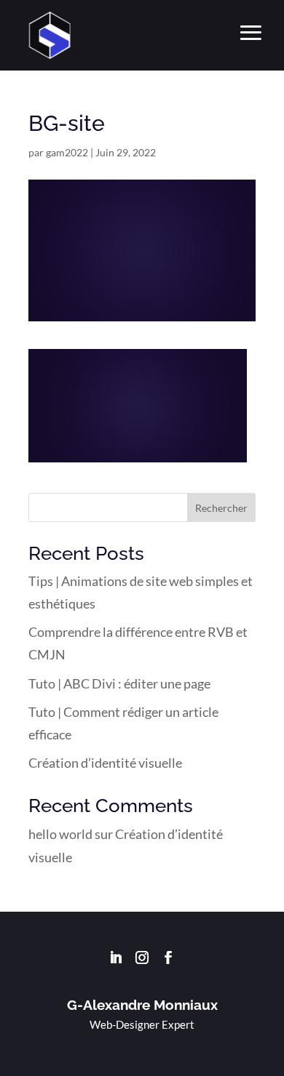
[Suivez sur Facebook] (168, 957)
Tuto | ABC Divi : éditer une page (119, 683)
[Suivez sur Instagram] (142, 957)
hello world (60, 834)
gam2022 (67, 152)
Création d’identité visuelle (105, 763)
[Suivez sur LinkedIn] (116, 957)
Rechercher (221, 508)
